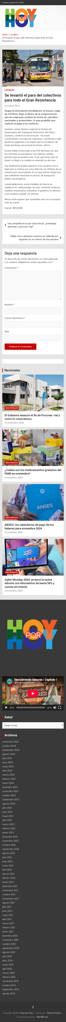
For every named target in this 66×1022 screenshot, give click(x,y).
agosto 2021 (8, 902)
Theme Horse (53, 1013)
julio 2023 (7, 807)
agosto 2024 (8, 754)
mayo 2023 (8, 816)
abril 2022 (7, 869)
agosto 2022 (8, 853)
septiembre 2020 (10, 948)
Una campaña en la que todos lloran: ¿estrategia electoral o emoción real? (32, 225)
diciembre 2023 (10, 787)
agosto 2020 (8, 952)
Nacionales (12, 370)
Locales (9, 90)
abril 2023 (7, 820)
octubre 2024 (9, 746)
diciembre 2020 (10, 935)
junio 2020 (7, 960)
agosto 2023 (8, 803)
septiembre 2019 (10, 989)
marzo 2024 (8, 774)
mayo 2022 (8, 865)
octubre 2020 (9, 944)
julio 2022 (7, 857)
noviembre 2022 (10, 840)
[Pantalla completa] (59, 707)
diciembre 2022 (10, 836)
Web (7, 331)
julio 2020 (7, 956)
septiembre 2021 (10, 898)
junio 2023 (7, 812)
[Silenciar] (54, 707)
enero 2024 (8, 783)
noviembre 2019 (10, 981)
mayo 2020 (8, 964)
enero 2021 (8, 931)
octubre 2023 (9, 795)
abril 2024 (7, 770)
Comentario (11, 267)
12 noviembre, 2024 (14, 422)
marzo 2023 (8, 824)
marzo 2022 (8, 873)
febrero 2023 (8, 828)
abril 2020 (7, 968)
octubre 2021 (9, 894)
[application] (33, 693)
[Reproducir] (6, 707)
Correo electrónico (15, 318)
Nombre (9, 304)
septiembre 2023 (10, 799)
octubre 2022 (9, 845)
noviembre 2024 (10, 741)
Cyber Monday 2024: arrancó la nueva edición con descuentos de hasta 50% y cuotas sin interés (29, 583)
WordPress (42, 1017)
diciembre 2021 (10, 886)
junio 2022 (7, 861)
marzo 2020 (8, 973)
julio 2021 (7, 907)
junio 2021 (7, 911)
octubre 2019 (9, 985)
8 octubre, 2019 (12, 106)
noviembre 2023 (10, 791)
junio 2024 (7, 762)
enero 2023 (8, 832)
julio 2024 (7, 758)
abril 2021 (7, 919)
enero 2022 (8, 882)
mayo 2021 (8, 915)
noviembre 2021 (10, 890)
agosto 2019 (8, 993)
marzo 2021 (8, 923)
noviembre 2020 (10, 940)
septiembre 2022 (10, 849)
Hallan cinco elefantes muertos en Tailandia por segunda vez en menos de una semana (34, 238)
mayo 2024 (8, 766)
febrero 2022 (8, 878)
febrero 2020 (8, 977)
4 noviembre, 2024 (14, 477)
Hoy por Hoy (26, 1013)
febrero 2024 (8, 779)
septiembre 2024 (10, 750)
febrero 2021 (8, 927)
